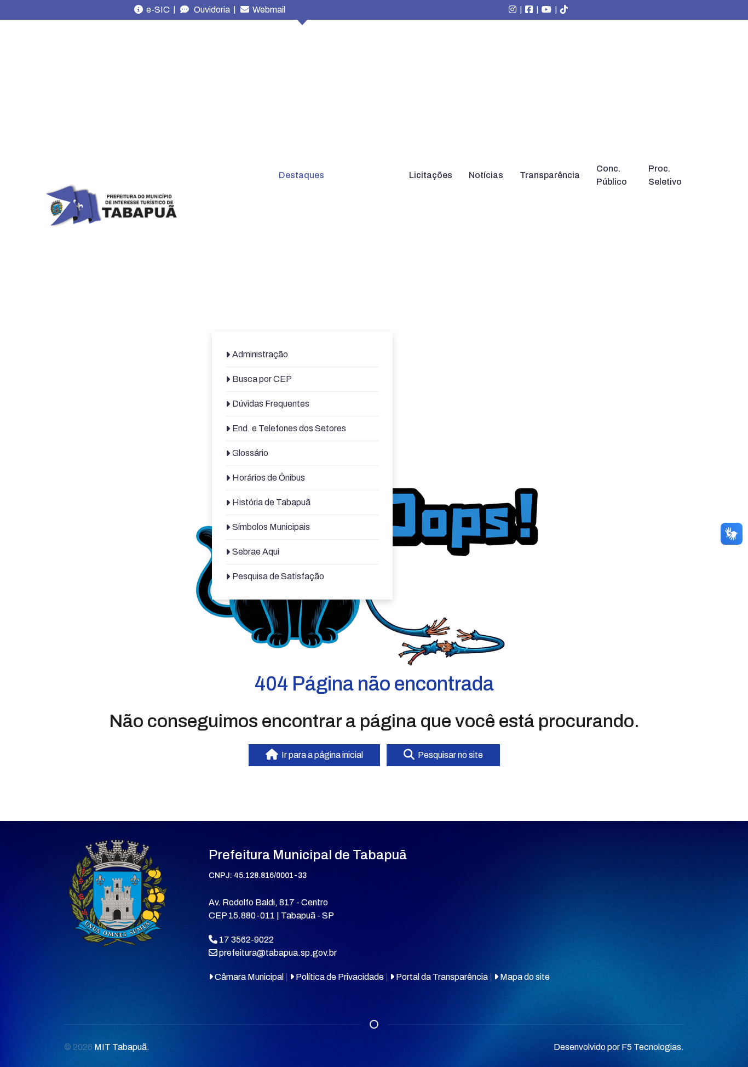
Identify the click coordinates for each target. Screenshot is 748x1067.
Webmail (267, 9)
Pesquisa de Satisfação (278, 576)
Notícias (486, 175)
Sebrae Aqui (255, 551)
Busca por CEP (262, 379)
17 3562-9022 (245, 939)
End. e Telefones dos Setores (289, 428)
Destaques (301, 175)
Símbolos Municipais (271, 527)
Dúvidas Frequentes (270, 403)
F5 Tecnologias (651, 1047)
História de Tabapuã (271, 502)
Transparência (550, 175)
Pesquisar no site (449, 755)
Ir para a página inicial (320, 755)
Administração (260, 354)
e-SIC (156, 9)
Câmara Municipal (248, 977)
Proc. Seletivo (665, 175)
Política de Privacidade (339, 977)
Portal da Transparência (441, 977)
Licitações (430, 175)
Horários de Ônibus (268, 477)
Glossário (250, 453)
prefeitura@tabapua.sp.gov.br (278, 952)
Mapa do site (524, 977)
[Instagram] (512, 10)
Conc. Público (611, 175)
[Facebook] (529, 10)
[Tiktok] (564, 10)
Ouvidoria (209, 9)
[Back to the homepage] (111, 206)
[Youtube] (546, 10)
